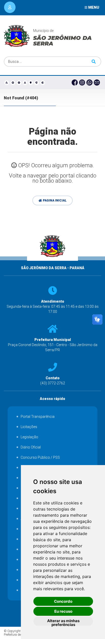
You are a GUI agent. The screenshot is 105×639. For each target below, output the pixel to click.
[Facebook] (75, 83)
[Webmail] (97, 83)
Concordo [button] (63, 601)
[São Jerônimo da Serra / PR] (52, 263)
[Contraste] (43, 82)
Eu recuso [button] (63, 611)
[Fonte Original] (25, 82)
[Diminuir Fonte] (19, 82)
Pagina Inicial (54, 200)
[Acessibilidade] (7, 82)
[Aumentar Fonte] (13, 82)
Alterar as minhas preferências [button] (63, 622)
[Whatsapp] (90, 83)
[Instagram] (82, 83)
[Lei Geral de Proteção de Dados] (37, 82)
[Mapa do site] (31, 82)
